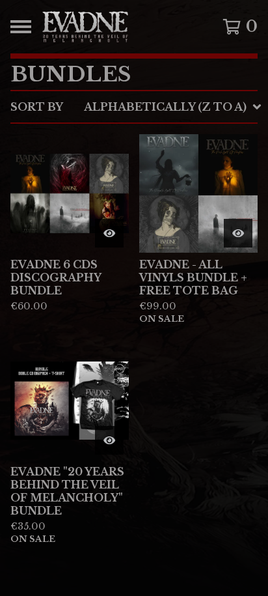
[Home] (117, 26)
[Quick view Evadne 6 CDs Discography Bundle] (109, 233)
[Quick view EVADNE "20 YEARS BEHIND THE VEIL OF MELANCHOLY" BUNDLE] (109, 440)
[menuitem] (134, 106)
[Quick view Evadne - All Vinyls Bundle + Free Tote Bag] (238, 233)
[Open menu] (20, 27)
